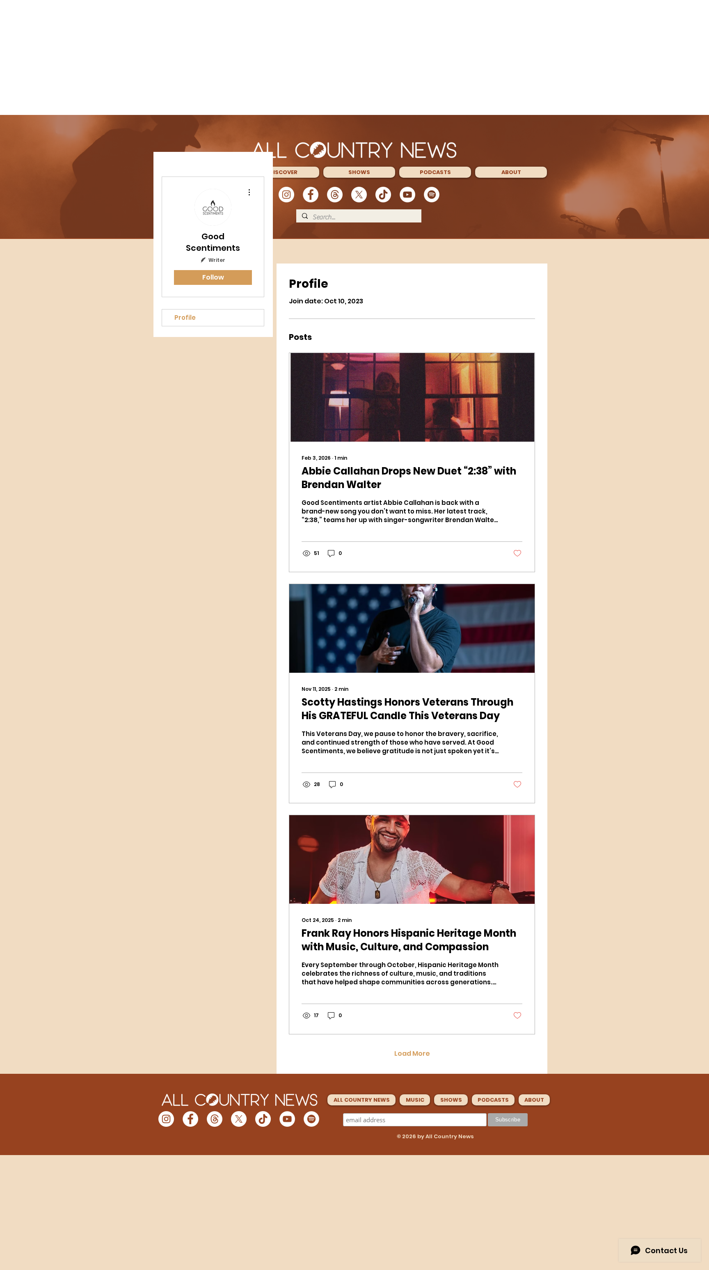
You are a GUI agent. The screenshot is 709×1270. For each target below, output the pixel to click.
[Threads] (335, 194)
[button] (283, 172)
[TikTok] (383, 194)
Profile (185, 317)
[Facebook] (310, 194)
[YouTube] (407, 194)
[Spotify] (431, 194)
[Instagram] (286, 194)
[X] (359, 194)
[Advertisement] (354, 57)
